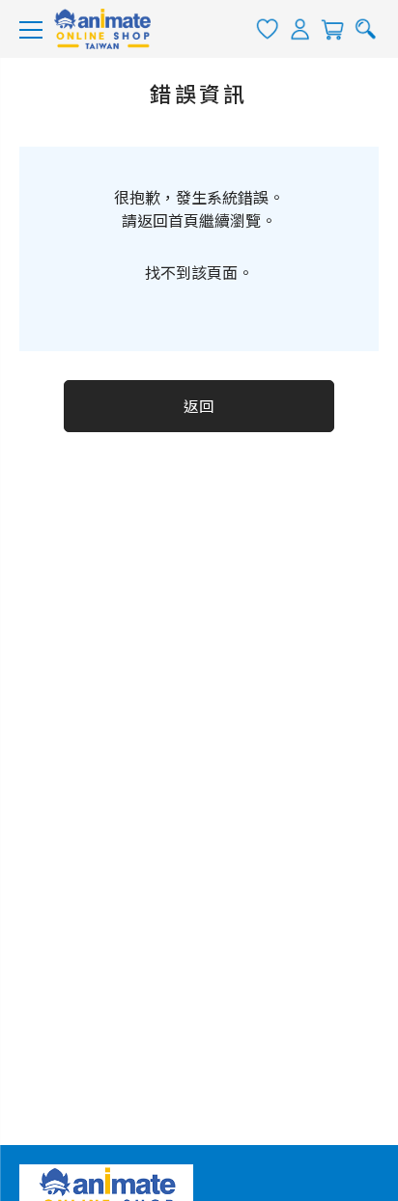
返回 (199, 407)
